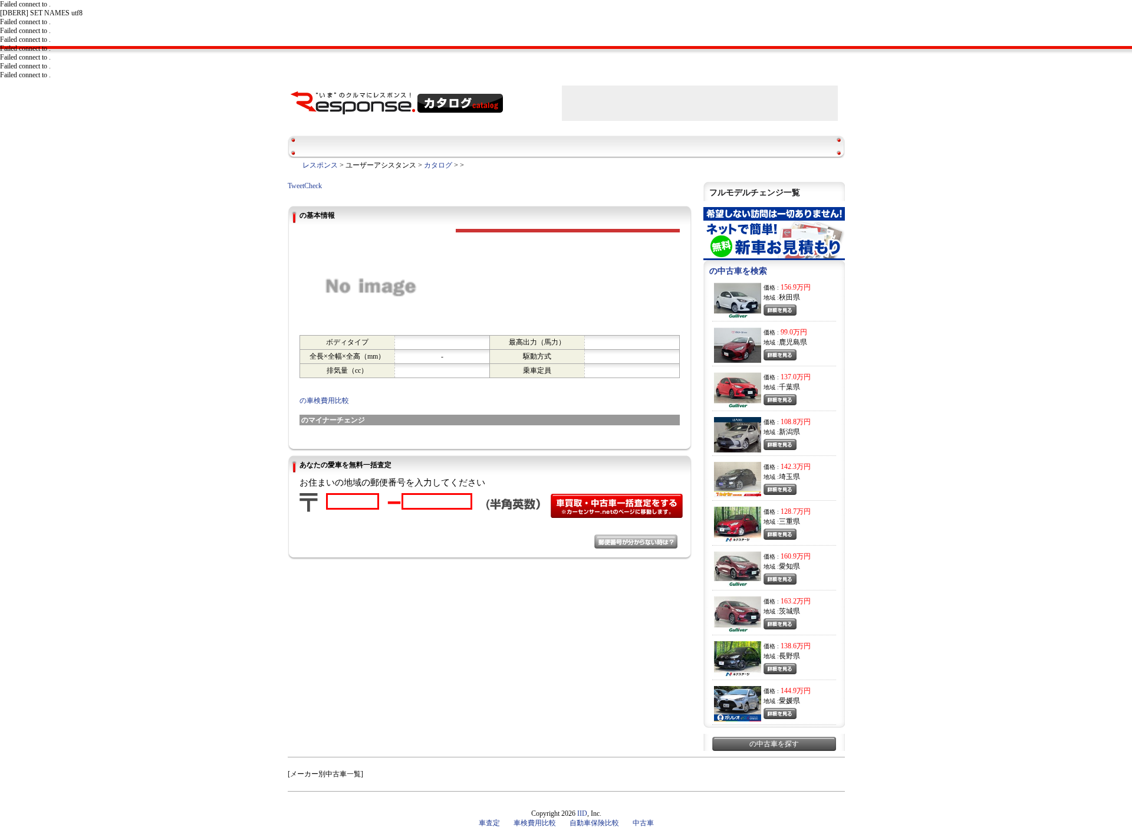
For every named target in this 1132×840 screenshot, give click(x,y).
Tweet (296, 186)
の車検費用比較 (324, 400)
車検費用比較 (535, 823)
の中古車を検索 (738, 271)
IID (582, 813)
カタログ (438, 165)
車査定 (489, 823)
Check (313, 186)
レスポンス (320, 165)
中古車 (643, 823)
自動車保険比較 (594, 823)
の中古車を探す (774, 744)
